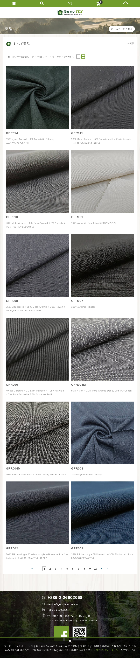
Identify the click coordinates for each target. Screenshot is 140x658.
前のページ (38, 568)
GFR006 (37, 357)
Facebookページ (61, 633)
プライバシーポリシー (108, 650)
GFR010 (37, 189)
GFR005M (102, 355)
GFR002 (37, 520)
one (78, 56)
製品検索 (42, 3)
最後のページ (107, 568)
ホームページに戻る (126, 3)
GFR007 (102, 271)
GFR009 (102, 187)
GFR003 (102, 439)
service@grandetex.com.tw (62, 604)
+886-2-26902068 (64, 597)
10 (95, 568)
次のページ (101, 568)
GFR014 (37, 105)
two (83, 56)
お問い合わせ (70, 3)
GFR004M (37, 439)
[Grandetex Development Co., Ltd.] (70, 12)
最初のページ (32, 568)
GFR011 (102, 105)
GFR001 (102, 520)
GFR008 (37, 273)
